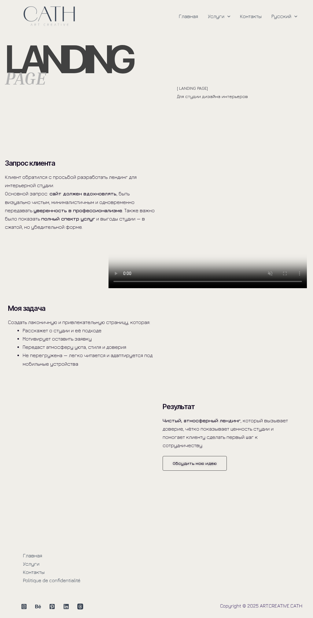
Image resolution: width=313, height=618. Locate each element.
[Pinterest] (52, 606)
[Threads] (80, 606)
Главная (188, 16)
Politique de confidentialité (51, 580)
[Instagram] (24, 606)
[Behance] (38, 606)
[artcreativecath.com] (49, 15)
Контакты (251, 16)
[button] (227, 16)
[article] (213, 100)
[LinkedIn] (66, 606)
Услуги (216, 16)
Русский (281, 16)
